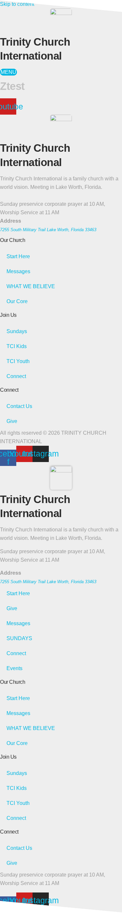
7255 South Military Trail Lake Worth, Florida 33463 (48, 229)
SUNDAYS (19, 638)
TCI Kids (17, 346)
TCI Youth (18, 361)
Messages (18, 271)
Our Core (17, 301)
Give (12, 421)
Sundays (17, 331)
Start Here (18, 256)
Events (14, 668)
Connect (16, 376)
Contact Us (19, 406)
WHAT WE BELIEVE (31, 286)
